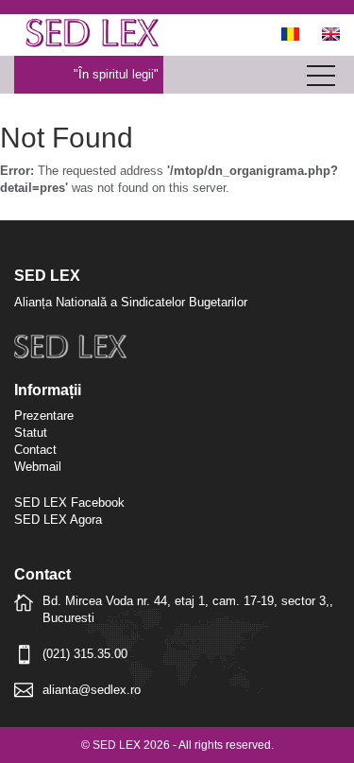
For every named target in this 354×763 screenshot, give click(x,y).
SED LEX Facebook (69, 502)
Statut (30, 432)
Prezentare (44, 415)
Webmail (37, 467)
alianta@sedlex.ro (91, 690)
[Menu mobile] (321, 79)
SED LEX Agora (58, 519)
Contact (35, 449)
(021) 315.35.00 (84, 654)
